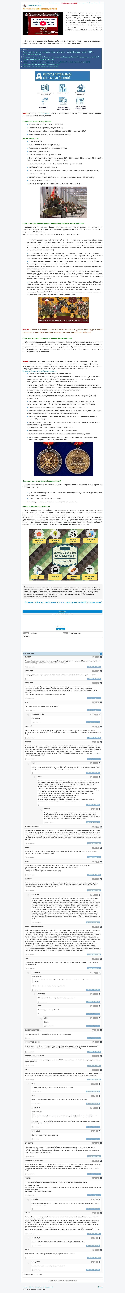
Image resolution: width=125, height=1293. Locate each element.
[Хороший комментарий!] (93, 657)
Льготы (25, 1287)
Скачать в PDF (62, 611)
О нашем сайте (49, 1287)
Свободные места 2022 (69, 3)
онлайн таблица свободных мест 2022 (62, 614)
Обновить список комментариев (34, 1274)
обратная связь (39, 1287)
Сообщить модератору (94, 666)
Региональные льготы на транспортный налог (40, 66)
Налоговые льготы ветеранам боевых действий (41, 64)
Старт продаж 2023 (83, 3)
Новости (91, 3)
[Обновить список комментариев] (101, 654)
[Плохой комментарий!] (96, 657)
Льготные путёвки (42, 3)
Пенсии (96, 3)
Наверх (100, 1287)
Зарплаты (31, 1287)
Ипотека (101, 3)
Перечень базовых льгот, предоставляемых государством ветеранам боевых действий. (56, 62)
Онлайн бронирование (54, 3)
